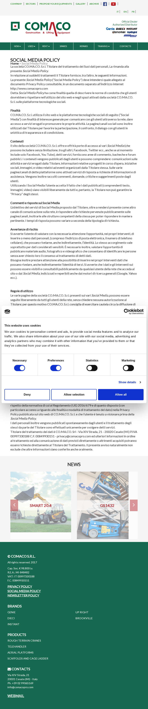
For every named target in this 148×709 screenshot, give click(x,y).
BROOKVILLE (84, 618)
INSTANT (13, 624)
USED (30, 46)
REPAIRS (84, 46)
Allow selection (74, 394)
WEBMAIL (16, 696)
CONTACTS (125, 46)
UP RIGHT (82, 612)
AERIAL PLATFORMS (21, 652)
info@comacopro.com (20, 687)
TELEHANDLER (17, 646)
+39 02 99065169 (22, 683)
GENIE (12, 612)
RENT (45, 46)
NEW (16, 46)
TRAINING (103, 46)
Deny (27, 394)
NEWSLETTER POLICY (23, 595)
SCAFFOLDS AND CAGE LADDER (28, 658)
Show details (127, 382)
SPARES (63, 46)
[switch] (55, 368)
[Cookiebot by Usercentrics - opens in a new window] (127, 311)
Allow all (121, 394)
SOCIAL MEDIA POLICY (24, 591)
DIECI (11, 618)
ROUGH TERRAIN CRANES (24, 640)
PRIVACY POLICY (20, 586)
